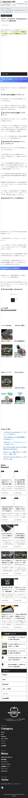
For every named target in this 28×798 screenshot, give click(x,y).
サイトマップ (4, 768)
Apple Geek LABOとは (6, 757)
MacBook (3, 736)
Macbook (5, 684)
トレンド (3, 743)
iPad (3, 679)
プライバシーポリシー (6, 764)
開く (7, 73)
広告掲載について (5, 766)
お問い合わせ (4, 771)
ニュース (5, 693)
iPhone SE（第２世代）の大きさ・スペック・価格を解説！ (7, 589)
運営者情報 (3, 759)
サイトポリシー (4, 761)
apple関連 (5, 698)
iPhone (4, 675)
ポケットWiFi (6, 689)
